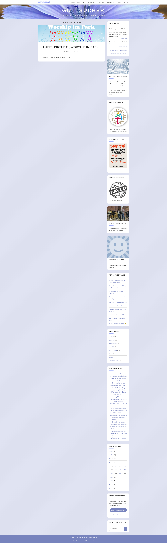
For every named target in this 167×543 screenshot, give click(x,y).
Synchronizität (118, 431)
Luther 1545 (124, 415)
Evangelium (115, 394)
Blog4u (88, 541)
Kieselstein (113, 413)
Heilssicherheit (123, 403)
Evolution (120, 394)
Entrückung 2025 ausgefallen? (117, 314)
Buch (118, 380)
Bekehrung (114, 378)
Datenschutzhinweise (90, 537)
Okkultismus (116, 422)
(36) (113, 455)
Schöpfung (112, 426)
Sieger (126, 426)
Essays (111, 336)
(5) (112, 484)
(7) (112, 462)
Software (114, 429)
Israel (112, 408)
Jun (120, 469)
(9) (112, 488)
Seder (117, 426)
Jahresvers (123, 408)
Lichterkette (112, 415)
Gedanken (112, 340)
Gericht (125, 399)
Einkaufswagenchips (115, 385)
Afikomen (122, 373)
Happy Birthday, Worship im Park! (71, 47)
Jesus (112, 410)
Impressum (79, 537)
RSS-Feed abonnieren (118, 510)
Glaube (115, 401)
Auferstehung (113, 376)
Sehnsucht (121, 426)
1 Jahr (114, 373)
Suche (113, 431)
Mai (125, 469)
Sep (125, 466)
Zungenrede (124, 438)
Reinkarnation (117, 424)
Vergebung (112, 435)
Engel (113, 387)
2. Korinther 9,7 (123, 46)
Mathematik (122, 417)
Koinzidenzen (113, 343)
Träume (111, 357)
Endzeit (124, 385)
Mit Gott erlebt (113, 350)
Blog (78, 2)
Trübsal (120, 433)
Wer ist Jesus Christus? (115, 305)
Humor (126, 406)
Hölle (119, 406)
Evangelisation (118, 392)
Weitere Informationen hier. (121, 50)
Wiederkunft (116, 438)
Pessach (113, 424)
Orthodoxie (123, 422)
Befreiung (124, 376)
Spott (119, 429)
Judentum (117, 410)
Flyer (117, 397)
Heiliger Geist (114, 403)
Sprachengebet (123, 429)
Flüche (124, 394)
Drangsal (115, 383)
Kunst (123, 413)
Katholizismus (122, 410)
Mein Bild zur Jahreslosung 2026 (118, 302)
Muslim (123, 419)
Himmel (115, 406)
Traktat (113, 433)
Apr (112, 473)
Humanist (122, 406)
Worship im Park (113, 360)
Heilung (111, 406)
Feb (120, 473)
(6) (112, 451)
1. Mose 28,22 (123, 38)
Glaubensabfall (120, 401)
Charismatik (123, 380)
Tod (125, 431)
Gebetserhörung (116, 399)
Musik (110, 354)
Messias (114, 419)
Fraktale (121, 397)
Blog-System (114, 380)
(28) (113, 477)
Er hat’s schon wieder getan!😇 (117, 323)
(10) (113, 458)
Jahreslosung (117, 408)
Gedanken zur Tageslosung (118, 53)
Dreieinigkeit (122, 383)
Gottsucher (43, 2)
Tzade (125, 433)
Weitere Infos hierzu (118, 515)
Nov (116, 466)
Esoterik (122, 390)
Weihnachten (123, 435)
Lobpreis (117, 415)
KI (126, 410)
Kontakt (72, 537)
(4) (112, 480)
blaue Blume (124, 378)
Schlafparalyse (123, 424)
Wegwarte (117, 435)
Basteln (119, 376)
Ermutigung (115, 390)
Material (111, 347)
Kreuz (119, 413)
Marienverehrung (115, 417)
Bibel (119, 378)
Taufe (122, 431)
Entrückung (120, 387)
